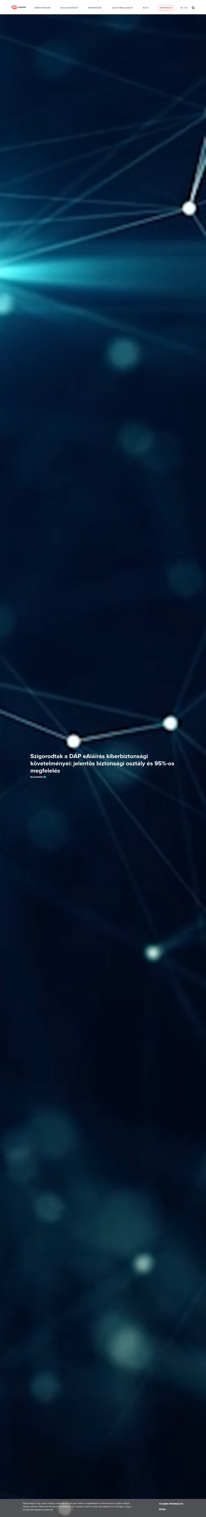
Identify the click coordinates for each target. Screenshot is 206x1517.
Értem (162, 1509)
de (186, 7)
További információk (171, 1504)
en (181, 7)
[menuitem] (43, 8)
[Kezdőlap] (19, 7)
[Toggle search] (193, 7)
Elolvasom (36, 777)
